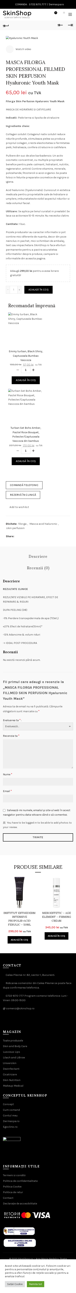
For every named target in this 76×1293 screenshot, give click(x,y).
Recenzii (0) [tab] (38, 567)
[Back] (6, 25)
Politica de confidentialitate (20, 1181)
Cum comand (11, 1110)
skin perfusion (15, 528)
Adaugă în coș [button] (19, 939)
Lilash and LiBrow (14, 1057)
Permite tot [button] (35, 1284)
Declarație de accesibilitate (20, 1203)
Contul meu (10, 1115)
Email (7, 791)
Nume (7, 774)
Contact (8, 1198)
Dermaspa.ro (56, 4)
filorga (22, 523)
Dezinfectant (11, 1068)
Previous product (60, 25)
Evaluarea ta (12, 720)
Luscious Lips (11, 1052)
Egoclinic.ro (10, 1126)
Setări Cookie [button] (15, 1284)
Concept (8, 1104)
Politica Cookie (12, 1186)
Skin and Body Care (15, 1046)
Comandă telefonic (24, 485)
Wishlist (55, 13)
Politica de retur (13, 1192)
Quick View (32, 886)
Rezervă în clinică (23, 494)
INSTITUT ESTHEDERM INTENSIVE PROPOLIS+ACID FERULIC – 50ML (19, 918)
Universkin (9, 1063)
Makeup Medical (13, 1085)
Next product (70, 25)
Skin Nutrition (11, 1080)
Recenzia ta (11, 736)
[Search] (45, 15)
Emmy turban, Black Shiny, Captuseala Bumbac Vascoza (26, 356)
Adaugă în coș (38, 289)
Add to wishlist (19, 507)
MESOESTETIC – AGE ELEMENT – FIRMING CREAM (56, 916)
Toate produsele (13, 1040)
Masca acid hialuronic (43, 523)
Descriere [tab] (38, 556)
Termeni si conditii (14, 1175)
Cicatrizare (10, 1074)
